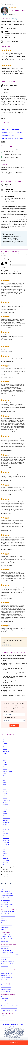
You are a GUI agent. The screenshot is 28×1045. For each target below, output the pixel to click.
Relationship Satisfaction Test (7, 963)
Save (13, 18)
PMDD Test (3, 1015)
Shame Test (3, 929)
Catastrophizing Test (5, 913)
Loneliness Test (4, 902)
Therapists (13, 1024)
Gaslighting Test (4, 941)
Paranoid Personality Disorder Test (9, 1010)
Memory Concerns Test (6, 1000)
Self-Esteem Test (5, 927)
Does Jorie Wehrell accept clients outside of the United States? (14, 676)
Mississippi (5, 807)
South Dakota (6, 844)
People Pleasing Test (6, 959)
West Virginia (6, 860)
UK (3, 741)
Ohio (4, 831)
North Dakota (6, 829)
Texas (4, 849)
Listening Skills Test (5, 957)
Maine (4, 795)
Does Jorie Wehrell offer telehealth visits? (14, 655)
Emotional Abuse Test (6, 936)
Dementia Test (4, 998)
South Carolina (6, 842)
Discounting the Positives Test (8, 916)
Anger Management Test (7, 889)
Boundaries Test (4, 948)
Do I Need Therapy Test (6, 893)
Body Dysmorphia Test (6, 984)
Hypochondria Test (5, 900)
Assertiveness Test (5, 946)
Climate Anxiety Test (5, 891)
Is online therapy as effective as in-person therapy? (14, 681)
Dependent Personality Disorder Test (9, 1005)
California (5, 762)
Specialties (5, 869)
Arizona (4, 758)
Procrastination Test (5, 975)
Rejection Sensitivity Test (6, 925)
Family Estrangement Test (7, 938)
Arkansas (5, 760)
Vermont (5, 853)
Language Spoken (8, 871)
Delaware (5, 769)
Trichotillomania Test (5, 991)
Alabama (5, 753)
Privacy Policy (10, 1025)
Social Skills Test (4, 966)
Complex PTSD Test (5, 934)
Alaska (4, 755)
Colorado (5, 764)
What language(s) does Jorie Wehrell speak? (13, 659)
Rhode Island (6, 840)
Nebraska (5, 813)
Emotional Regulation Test (7, 895)
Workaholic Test (4, 979)
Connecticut (6, 766)
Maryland (5, 798)
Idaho (4, 780)
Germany (5, 749)
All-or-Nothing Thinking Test (7, 911)
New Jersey (5, 820)
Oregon (4, 835)
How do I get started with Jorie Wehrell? (14, 695)
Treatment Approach (8, 867)
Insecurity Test (4, 920)
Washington (5, 858)
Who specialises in (10, 718)
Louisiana (5, 793)
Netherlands (6, 751)
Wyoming (5, 864)
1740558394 (4, 169)
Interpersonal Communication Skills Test (10, 955)
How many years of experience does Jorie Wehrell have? (14, 664)
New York (5, 824)
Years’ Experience (7, 874)
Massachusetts (6, 800)
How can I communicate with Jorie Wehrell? (12, 691)
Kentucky (5, 791)
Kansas (4, 789)
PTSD (10, 224)
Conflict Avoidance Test (6, 950)
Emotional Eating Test (6, 989)
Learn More (16, 1)
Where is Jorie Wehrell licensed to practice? (12, 668)
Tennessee (5, 847)
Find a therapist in (10, 711)
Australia (5, 743)
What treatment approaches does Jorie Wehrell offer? (13, 686)
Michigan (5, 802)
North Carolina (6, 827)
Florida (4, 773)
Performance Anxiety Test (7, 904)
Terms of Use (18, 1025)
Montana (5, 811)
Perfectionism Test (5, 922)
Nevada (4, 815)
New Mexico (6, 822)
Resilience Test (4, 906)
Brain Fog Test (4, 971)
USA (4, 739)
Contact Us (22, 1024)
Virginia (4, 855)
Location (5, 737)
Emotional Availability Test (7, 952)
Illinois (4, 782)
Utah (4, 851)
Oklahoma (5, 833)
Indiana (4, 784)
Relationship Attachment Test (8, 961)
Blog (18, 1024)
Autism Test (3, 996)
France (4, 746)
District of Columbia (7, 771)
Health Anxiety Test (5, 897)
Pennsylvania (6, 838)
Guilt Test (3, 918)
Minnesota (5, 804)
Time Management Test (6, 977)
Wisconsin (5, 862)
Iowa (4, 786)
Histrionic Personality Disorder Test (9, 1008)
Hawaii (4, 778)
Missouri (5, 809)
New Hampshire (6, 818)
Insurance (5, 876)
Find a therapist (6, 1024)
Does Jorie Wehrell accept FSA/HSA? (13, 673)
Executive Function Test (6, 973)
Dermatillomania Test (6, 987)
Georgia (5, 775)
